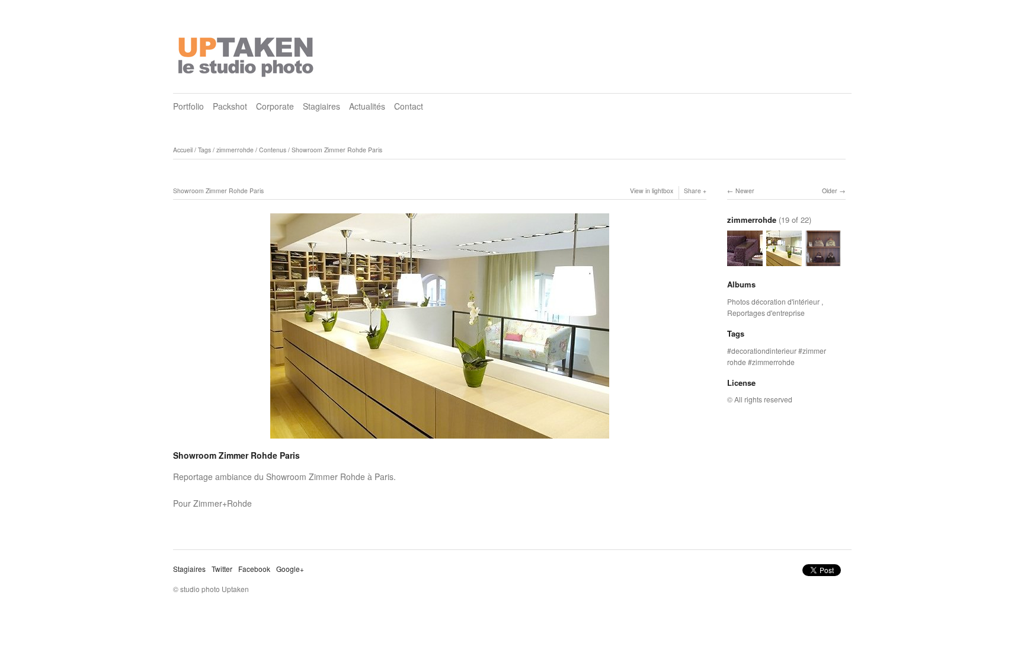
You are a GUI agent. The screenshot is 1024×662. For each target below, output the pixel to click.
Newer (744, 190)
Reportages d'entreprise (766, 313)
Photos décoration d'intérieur (774, 301)
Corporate (275, 106)
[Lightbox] (439, 440)
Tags (204, 149)
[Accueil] (247, 53)
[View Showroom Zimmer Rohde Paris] (745, 260)
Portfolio (188, 106)
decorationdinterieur (763, 351)
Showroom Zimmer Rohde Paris (337, 149)
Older (829, 190)
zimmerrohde (235, 149)
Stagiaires (321, 106)
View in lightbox (651, 190)
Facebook (254, 569)
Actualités (367, 106)
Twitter (222, 569)
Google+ (290, 569)
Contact (408, 106)
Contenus (272, 149)
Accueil (183, 149)
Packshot (230, 106)
